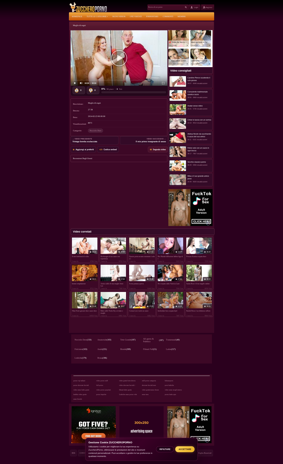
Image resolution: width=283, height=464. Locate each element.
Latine (171, 349)
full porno (99, 385)
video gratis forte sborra (127, 381)
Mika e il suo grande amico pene (198, 177)
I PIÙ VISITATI (136, 16)
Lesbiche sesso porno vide (128, 394)
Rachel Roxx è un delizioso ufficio (198, 311)
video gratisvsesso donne (150, 390)
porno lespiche (101, 394)
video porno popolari (103, 390)
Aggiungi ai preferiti (83, 149)
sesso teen (145, 394)
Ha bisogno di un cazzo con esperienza (110, 257)
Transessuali (173, 340)
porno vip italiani (79, 381)
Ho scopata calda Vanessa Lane (169, 284)
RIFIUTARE (164, 449)
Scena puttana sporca (136, 284)
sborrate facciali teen (149, 385)
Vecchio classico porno (196, 162)
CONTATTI (84, 453)
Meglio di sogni (79, 25)
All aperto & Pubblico (153, 340)
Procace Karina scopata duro (196, 256)
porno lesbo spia (170, 394)
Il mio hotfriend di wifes (80, 256)
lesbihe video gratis (80, 394)
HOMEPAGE (77, 16)
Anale (102, 349)
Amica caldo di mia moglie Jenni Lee (112, 285)
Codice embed (108, 149)
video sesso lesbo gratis (81, 390)
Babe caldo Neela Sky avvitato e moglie (112, 312)
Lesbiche (81, 358)
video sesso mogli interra (173, 390)
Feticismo (81, 349)
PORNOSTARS (152, 16)
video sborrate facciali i (127, 385)
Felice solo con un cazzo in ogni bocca (198, 149)
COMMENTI (168, 16)
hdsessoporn (169, 381)
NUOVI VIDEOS (118, 16)
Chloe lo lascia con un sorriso (199, 120)
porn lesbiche (169, 385)
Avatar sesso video (195, 106)
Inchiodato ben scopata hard (167, 311)
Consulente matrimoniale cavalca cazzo (197, 93)
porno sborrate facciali (81, 385)
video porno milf (102, 381)
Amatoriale (104, 340)
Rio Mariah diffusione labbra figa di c (170, 257)
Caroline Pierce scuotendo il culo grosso (198, 79)
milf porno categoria (149, 381)
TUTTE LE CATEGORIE (97, 16)
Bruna (102, 358)
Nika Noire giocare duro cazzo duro (84, 311)
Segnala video (158, 149)
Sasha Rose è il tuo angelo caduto (198, 284)
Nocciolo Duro (95, 130)
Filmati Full (150, 349)
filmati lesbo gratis (125, 390)
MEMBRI (182, 16)
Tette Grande (128, 340)
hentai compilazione (79, 284)
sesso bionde (77, 399)
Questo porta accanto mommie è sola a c (142, 257)
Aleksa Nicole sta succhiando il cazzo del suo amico (199, 135)
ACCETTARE (185, 449)
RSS (73, 453)
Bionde (125, 349)
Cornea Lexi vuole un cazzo (138, 311)
